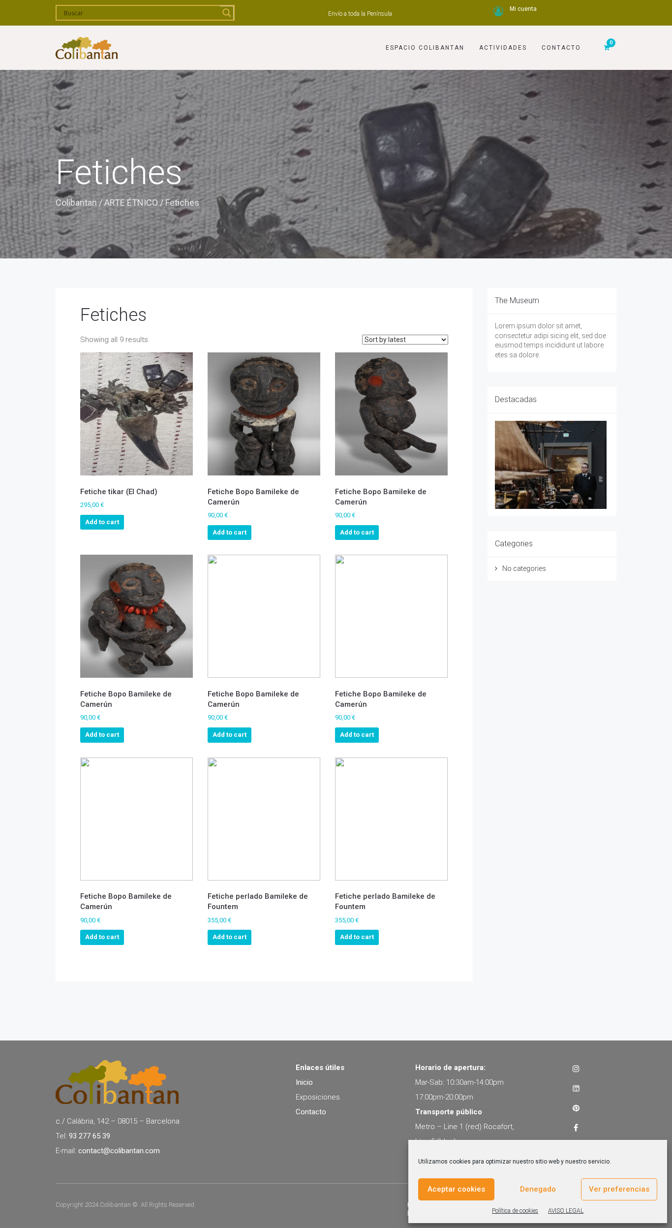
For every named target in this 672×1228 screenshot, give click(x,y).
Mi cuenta (523, 8)
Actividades (503, 47)
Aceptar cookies (456, 1189)
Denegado (538, 1189)
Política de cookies (515, 1210)
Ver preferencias (619, 1189)
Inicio (304, 1082)
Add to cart (102, 522)
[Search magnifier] (227, 13)
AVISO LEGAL (565, 1210)
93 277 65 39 (89, 1136)
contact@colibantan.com (119, 1150)
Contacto (561, 47)
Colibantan (76, 202)
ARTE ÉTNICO (131, 202)
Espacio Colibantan (425, 47)
